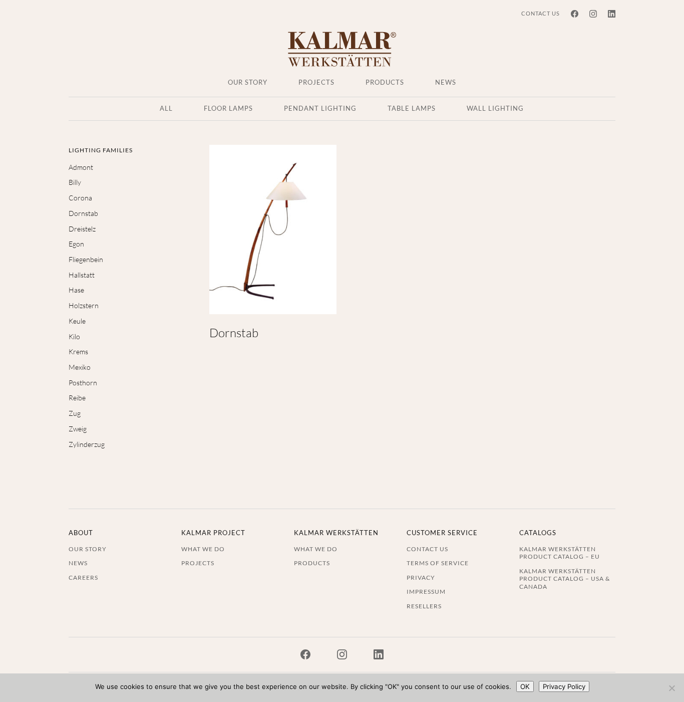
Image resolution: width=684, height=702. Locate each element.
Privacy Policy (564, 686)
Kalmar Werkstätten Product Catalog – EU (559, 552)
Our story (247, 82)
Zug (75, 413)
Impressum (426, 591)
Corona (80, 197)
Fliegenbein (86, 259)
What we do (203, 548)
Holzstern (84, 305)
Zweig (78, 428)
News (445, 82)
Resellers (424, 605)
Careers (83, 577)
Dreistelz (82, 228)
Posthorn (83, 382)
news (78, 562)
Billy (75, 182)
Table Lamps (412, 108)
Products (385, 82)
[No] (671, 688)
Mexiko (80, 367)
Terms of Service (438, 562)
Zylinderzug (87, 444)
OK (525, 686)
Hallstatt (82, 275)
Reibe (77, 397)
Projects (316, 82)
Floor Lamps (228, 108)
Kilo (74, 336)
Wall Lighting (495, 108)
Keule (77, 321)
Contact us (540, 13)
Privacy (421, 577)
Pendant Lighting (320, 108)
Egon (76, 244)
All (166, 108)
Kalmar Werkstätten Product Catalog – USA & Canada (564, 578)
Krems (78, 351)
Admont (81, 167)
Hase (76, 290)
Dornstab (83, 213)
